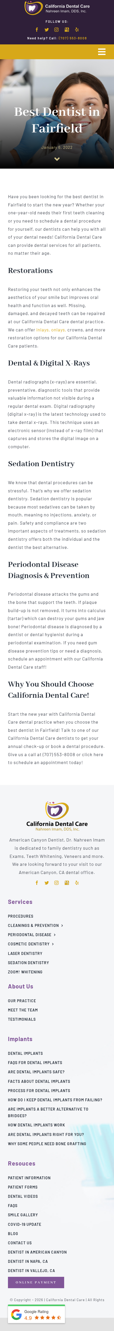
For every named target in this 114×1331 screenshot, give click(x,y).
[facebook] (37, 29)
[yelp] (77, 29)
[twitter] (47, 29)
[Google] (66, 29)
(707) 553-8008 (73, 38)
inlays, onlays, (51, 329)
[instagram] (56, 29)
